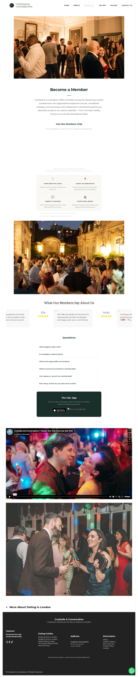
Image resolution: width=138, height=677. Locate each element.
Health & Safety (109, 643)
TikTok (12, 643)
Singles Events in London (47, 641)
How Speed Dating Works (48, 645)
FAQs (105, 641)
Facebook (9, 643)
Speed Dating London (46, 643)
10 (80, 595)
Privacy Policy (108, 648)
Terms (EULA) (108, 646)
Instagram (7, 643)
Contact (106, 650)
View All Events (44, 647)
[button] (67, 330)
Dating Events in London (47, 639)
